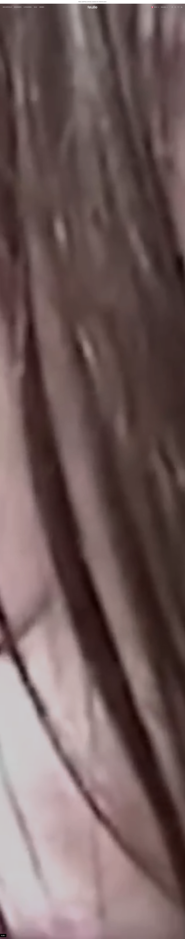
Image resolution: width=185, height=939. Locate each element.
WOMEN (41, 7)
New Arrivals (7, 7)
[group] (92, 471)
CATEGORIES (28, 7)
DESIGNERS (17, 7)
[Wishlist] (178, 7)
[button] (3, 935)
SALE (35, 7)
